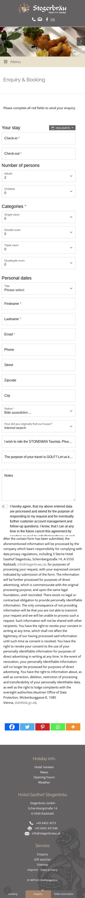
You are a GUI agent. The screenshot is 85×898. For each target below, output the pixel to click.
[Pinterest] (42, 726)
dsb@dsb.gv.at (25, 702)
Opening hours (44, 777)
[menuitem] (54, 20)
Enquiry (42, 854)
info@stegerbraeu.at (31, 564)
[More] (73, 726)
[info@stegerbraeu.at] (40, 19)
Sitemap (42, 865)
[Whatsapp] (58, 726)
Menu (16, 61)
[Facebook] (12, 726)
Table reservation (63, 894)
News (44, 772)
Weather (44, 782)
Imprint (33, 870)
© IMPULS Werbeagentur (42, 880)
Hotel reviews (44, 767)
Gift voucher (42, 859)
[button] (7, 890)
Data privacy (49, 870)
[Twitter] (27, 726)
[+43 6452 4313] (34, 19)
